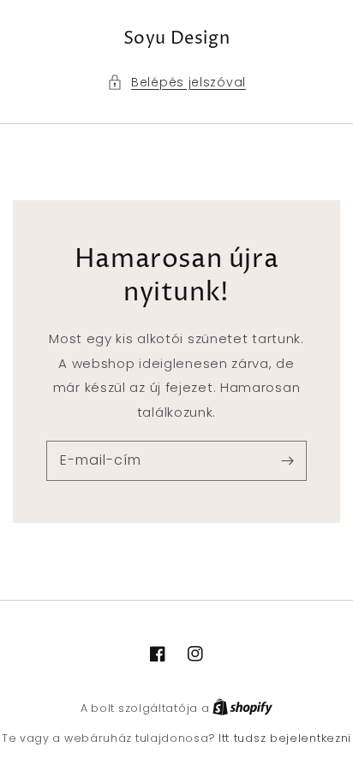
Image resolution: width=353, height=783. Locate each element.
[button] (176, 82)
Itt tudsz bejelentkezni (284, 738)
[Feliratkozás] (287, 460)
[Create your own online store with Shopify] (242, 708)
